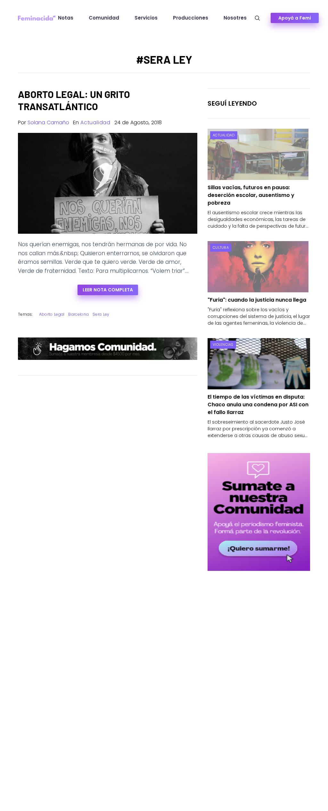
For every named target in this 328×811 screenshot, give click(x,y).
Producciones (190, 17)
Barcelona (78, 314)
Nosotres (235, 17)
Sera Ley (101, 314)
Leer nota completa (108, 290)
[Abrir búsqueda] (257, 18)
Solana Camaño (48, 122)
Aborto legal (52, 314)
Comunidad (104, 17)
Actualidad (95, 122)
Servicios (146, 17)
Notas (65, 17)
